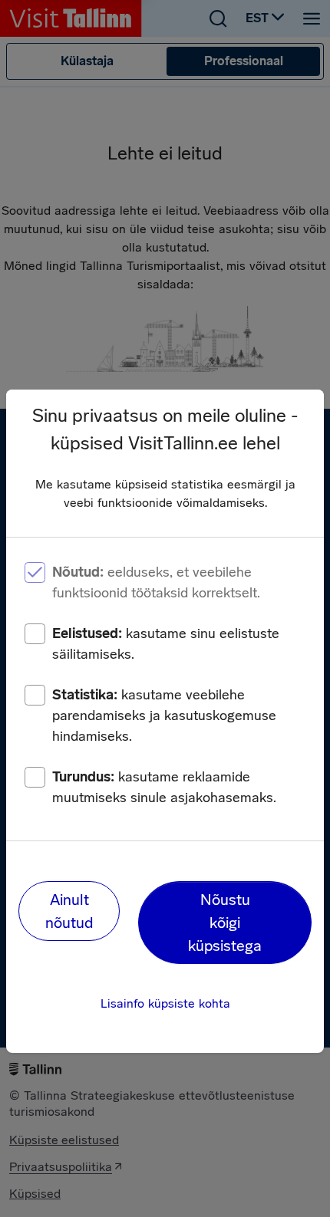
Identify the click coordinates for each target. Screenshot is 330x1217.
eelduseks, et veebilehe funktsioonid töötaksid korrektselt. (156, 582)
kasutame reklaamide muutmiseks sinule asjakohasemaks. (164, 787)
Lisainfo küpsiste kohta (165, 1003)
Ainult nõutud (69, 911)
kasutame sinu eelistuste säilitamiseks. (165, 644)
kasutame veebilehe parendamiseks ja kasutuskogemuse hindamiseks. (164, 715)
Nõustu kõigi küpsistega (225, 922)
